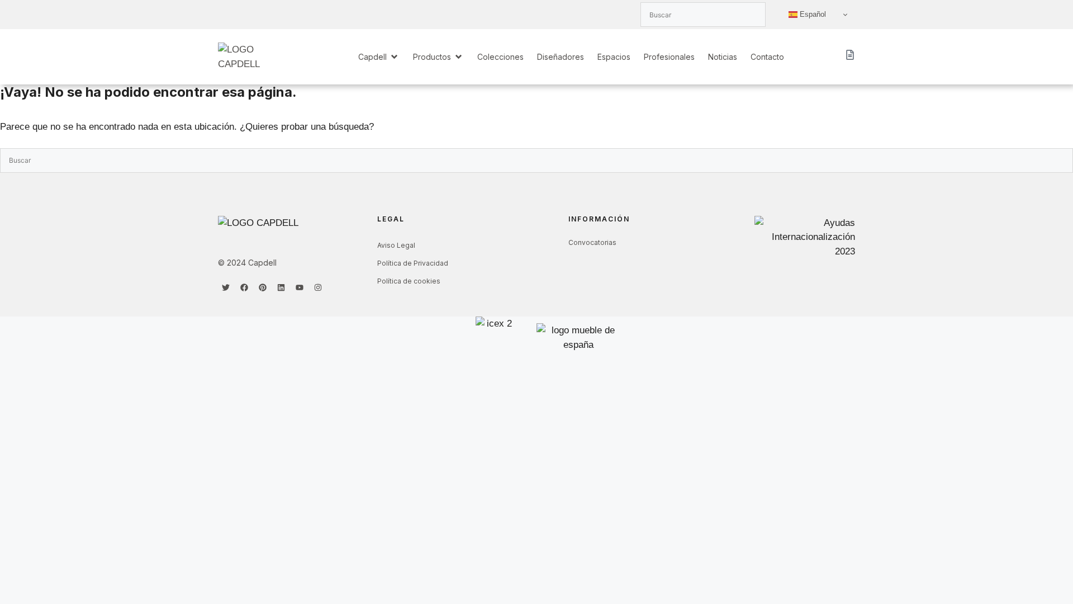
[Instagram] (318, 287)
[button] (379, 56)
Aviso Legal (396, 245)
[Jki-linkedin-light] (262, 14)
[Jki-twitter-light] (226, 14)
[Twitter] (226, 287)
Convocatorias (592, 242)
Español (811, 14)
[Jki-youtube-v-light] (281, 14)
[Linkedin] (281, 287)
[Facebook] (244, 287)
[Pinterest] (262, 287)
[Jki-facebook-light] (244, 14)
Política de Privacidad (412, 263)
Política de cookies (408, 281)
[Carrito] (850, 55)
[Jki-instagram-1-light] (299, 14)
